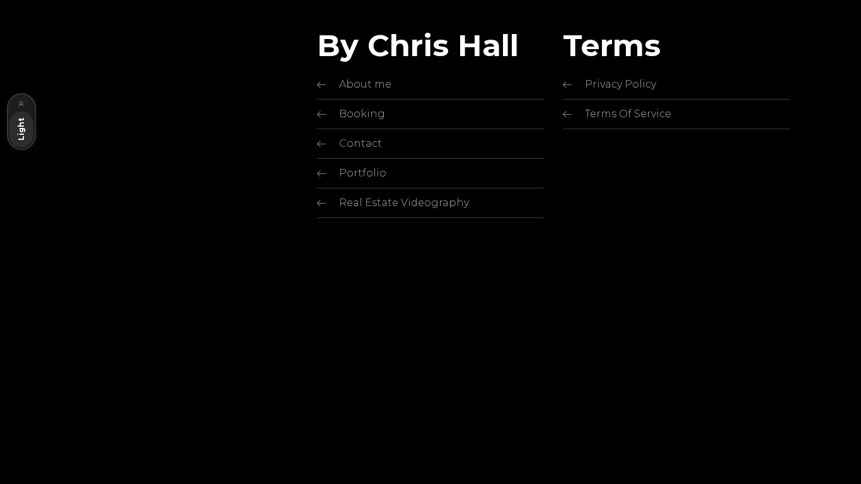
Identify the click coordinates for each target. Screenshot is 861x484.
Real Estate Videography (404, 203)
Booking (362, 114)
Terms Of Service (628, 114)
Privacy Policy (620, 84)
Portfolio (362, 173)
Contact (360, 143)
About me (365, 84)
